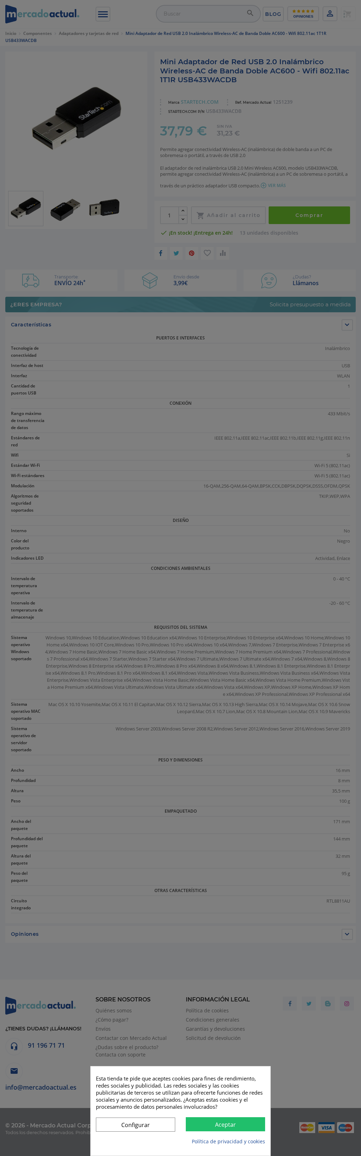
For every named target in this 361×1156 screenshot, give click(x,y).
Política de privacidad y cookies (228, 1141)
